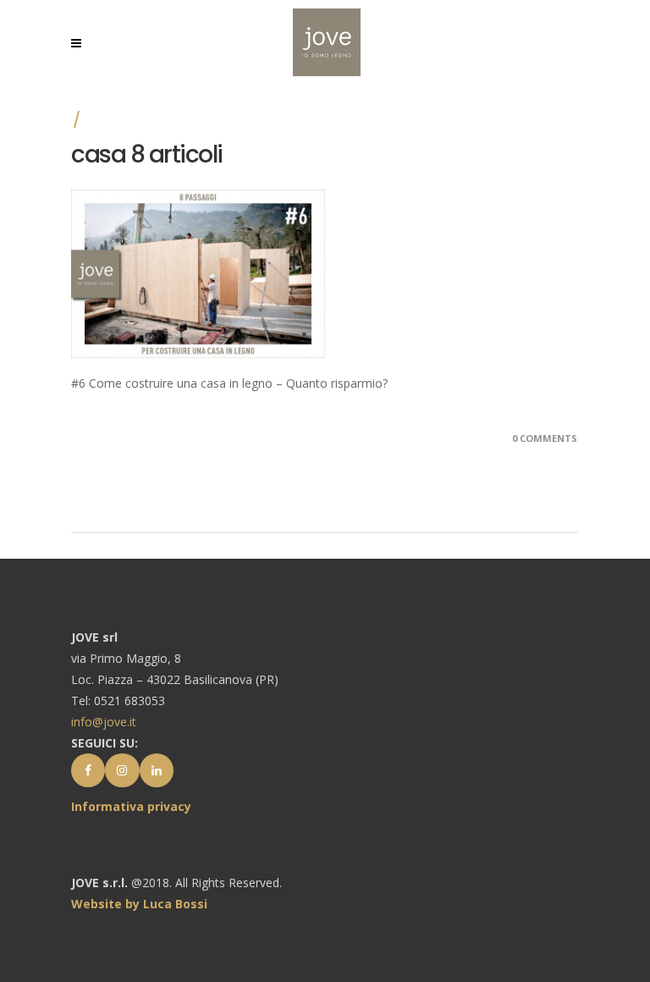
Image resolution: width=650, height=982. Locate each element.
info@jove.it (103, 722)
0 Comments (544, 438)
